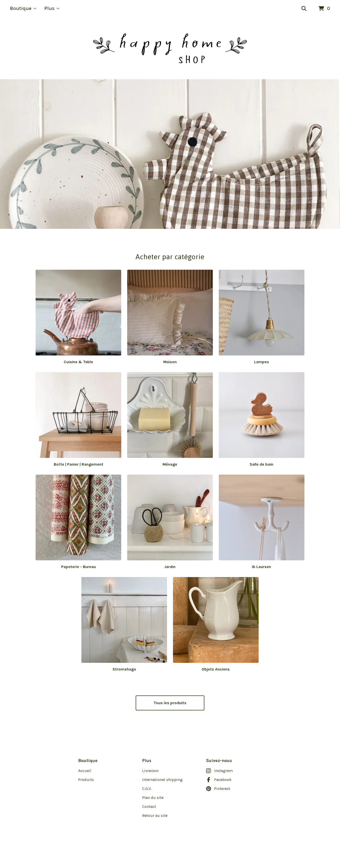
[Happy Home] (170, 48)
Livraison (150, 770)
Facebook (222, 779)
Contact (149, 806)
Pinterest (222, 788)
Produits (86, 779)
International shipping (162, 779)
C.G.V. (147, 788)
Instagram (223, 770)
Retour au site (155, 815)
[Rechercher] (303, 8)
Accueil (84, 770)
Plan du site (153, 797)
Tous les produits (170, 702)
